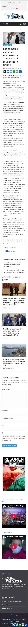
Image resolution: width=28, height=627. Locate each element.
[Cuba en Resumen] (3, 24)
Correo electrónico (8, 418)
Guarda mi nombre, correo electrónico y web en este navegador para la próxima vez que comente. (13, 438)
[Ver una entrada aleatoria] (24, 24)
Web (3, 425)
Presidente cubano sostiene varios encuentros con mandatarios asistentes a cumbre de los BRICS (13, 332)
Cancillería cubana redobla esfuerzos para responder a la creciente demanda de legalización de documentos (14, 263)
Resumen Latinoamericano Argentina (11, 601)
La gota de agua (7, 532)
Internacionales (7, 45)
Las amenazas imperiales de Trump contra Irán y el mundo (15, 5)
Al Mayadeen (5, 605)
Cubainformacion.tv (7, 608)
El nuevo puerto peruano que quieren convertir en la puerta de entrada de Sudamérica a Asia (14, 362)
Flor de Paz (18, 68)
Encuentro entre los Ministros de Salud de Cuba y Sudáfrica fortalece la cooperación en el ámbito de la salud (14, 302)
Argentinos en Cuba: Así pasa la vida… (12, 501)
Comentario (6, 389)
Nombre (5, 410)
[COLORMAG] (12, 577)
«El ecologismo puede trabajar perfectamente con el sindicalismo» (14, 271)
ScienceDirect (11, 114)
